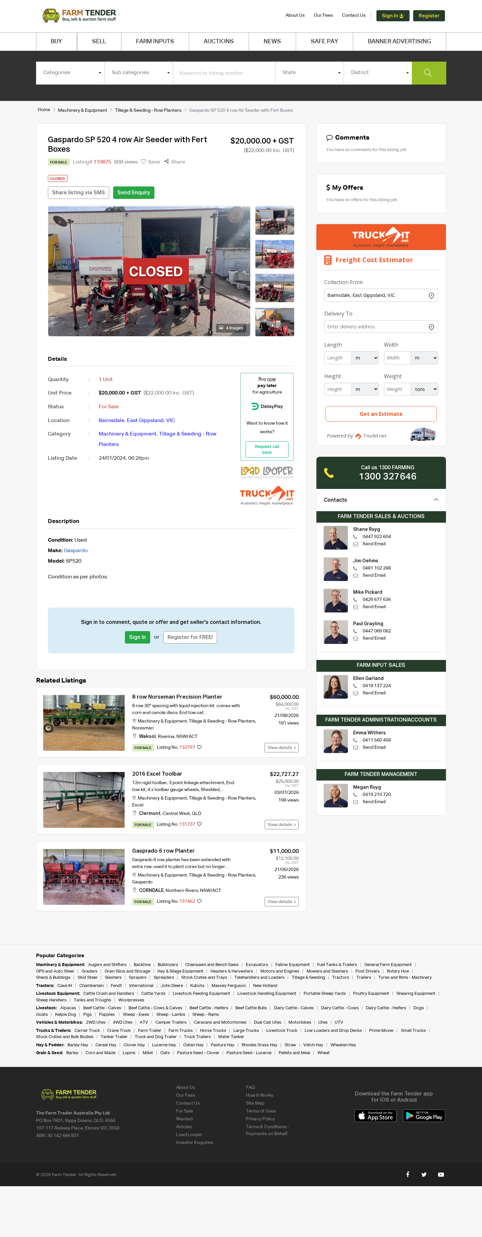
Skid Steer (88, 978)
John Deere (172, 986)
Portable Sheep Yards (325, 994)
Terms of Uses (261, 1111)
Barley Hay (78, 1045)
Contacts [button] (335, 500)
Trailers (363, 978)
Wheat (323, 1053)
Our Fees (323, 15)
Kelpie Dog (65, 1015)
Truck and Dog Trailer (156, 1037)
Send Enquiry (133, 193)
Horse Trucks (213, 1031)
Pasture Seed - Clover (198, 1053)
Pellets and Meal (294, 1053)
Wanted (184, 1119)
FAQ (250, 1087)
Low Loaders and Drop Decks (333, 1031)
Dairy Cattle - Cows (340, 1008)
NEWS (272, 42)
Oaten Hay (193, 1045)
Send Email (374, 544)
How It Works (259, 1095)
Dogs (418, 1008)
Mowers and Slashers (327, 971)
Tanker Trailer (114, 1037)
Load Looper (189, 1134)
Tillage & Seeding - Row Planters (148, 110)
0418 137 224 (377, 686)
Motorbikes (300, 1022)
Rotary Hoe (398, 971)
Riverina (166, 736)
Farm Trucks (181, 1031)
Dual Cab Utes (267, 1022)
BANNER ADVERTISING (399, 42)
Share (177, 162)
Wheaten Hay (343, 1045)
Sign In (390, 15)
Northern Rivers (182, 890)
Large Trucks (246, 1031)
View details (281, 747)
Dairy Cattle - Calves (294, 1008)
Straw (290, 1045)
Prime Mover (381, 1031)
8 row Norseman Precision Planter (177, 697)
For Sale (184, 1111)
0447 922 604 (377, 536)
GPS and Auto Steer (55, 971)
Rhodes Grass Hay (259, 1045)
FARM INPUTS (155, 42)
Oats (165, 1053)
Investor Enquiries (194, 1142)
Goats (42, 1015)
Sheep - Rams (205, 1015)
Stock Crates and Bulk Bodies (64, 1037)
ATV (144, 1022)
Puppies (107, 1015)
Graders (89, 971)
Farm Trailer (149, 1031)
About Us (295, 15)
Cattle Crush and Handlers (108, 994)
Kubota (197, 986)
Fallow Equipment (292, 965)
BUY (56, 42)
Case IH (64, 986)
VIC (170, 420)
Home (44, 109)
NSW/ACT (186, 736)
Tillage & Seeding (308, 978)
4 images (234, 328)
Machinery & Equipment (82, 110)
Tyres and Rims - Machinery (405, 978)
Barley (72, 1053)
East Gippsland (145, 420)
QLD (196, 813)
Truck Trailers (197, 1037)
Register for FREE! (190, 637)
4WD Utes (122, 1022)
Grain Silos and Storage (127, 971)
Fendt (116, 986)
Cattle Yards (153, 994)
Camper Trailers (171, 1022)
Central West (176, 813)
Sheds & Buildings (53, 978)
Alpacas (68, 1008)
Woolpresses (131, 1000)
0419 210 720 (377, 794)
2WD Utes (96, 1022)
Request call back (267, 450)
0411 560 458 (377, 740)
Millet (148, 1053)
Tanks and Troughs (92, 1000)
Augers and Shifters (107, 965)
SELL (99, 42)
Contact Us (354, 15)
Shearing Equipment (415, 994)
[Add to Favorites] (199, 747)
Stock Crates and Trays (204, 978)
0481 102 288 (377, 568)
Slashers (113, 978)
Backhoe (142, 965)
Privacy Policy (260, 1119)
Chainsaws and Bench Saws (212, 965)
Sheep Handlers (51, 1000)
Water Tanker (231, 1037)
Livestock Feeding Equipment (201, 994)
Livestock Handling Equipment (266, 994)
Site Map (255, 1103)
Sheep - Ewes (136, 1015)
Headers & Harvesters (232, 971)
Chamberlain (91, 986)
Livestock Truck (281, 1031)
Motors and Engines (279, 971)
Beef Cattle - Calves (102, 1008)
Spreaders (164, 978)
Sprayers (138, 978)
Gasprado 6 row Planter (163, 851)
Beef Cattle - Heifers (209, 1008)
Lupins (129, 1053)
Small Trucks (413, 1031)
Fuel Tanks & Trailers (337, 965)
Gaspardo (76, 550)
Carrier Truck (87, 1031)
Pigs (87, 1015)
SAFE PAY (324, 42)
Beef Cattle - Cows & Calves (155, 1008)
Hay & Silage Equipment (180, 971)
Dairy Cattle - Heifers (386, 1008)
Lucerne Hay (164, 1045)
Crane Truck (119, 1031)
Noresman (143, 728)
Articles (184, 1127)
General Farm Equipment (388, 965)
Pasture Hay (222, 1045)
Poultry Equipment (371, 994)
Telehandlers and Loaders (259, 978)
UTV (339, 1022)
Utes (323, 1022)
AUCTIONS (219, 42)
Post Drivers (367, 971)
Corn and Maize (100, 1053)
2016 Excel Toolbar (157, 774)
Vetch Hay (313, 1045)
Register (429, 15)
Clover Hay (134, 1045)
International (141, 986)
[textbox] (70, 73)
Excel (137, 805)
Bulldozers (168, 965)
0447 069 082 (377, 631)
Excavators (257, 965)
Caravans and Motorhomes (220, 1022)
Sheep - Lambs (170, 1015)
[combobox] (70, 73)
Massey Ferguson (228, 986)
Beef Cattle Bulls (251, 1008)
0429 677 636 (377, 599)
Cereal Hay (105, 1045)
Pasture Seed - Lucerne (249, 1053)
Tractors (340, 978)
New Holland (265, 986)
